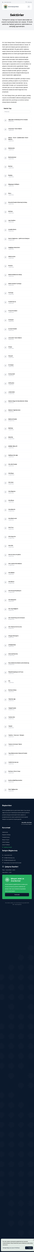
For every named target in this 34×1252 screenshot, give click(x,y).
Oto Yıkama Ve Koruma (15, 626)
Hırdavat (11, 319)
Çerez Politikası (6, 844)
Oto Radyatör (12, 599)
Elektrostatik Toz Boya (14, 283)
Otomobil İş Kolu (13, 654)
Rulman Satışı (12, 690)
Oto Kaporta (12, 536)
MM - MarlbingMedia (17, 904)
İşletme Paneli (8, 847)
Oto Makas (11, 572)
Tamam (30, 1248)
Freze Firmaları (12, 310)
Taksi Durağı (11, 699)
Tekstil (10, 726)
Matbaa (10, 428)
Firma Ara (29, 2)
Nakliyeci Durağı (13, 455)
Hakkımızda (5, 832)
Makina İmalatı (12, 419)
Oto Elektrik (11, 509)
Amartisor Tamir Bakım (15, 128)
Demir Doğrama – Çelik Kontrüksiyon (18, 238)
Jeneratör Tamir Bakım (15, 337)
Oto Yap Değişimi (13, 608)
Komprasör (11, 374)
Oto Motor (11, 581)
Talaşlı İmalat (12, 708)
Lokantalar (11, 392)
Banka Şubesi (12, 157)
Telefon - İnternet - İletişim (16, 735)
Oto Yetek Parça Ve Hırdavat (16, 617)
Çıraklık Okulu (12, 229)
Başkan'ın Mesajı (6, 834)
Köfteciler (11, 383)
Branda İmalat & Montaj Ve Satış (17, 202)
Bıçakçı (10, 175)
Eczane (10, 265)
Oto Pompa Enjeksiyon (14, 590)
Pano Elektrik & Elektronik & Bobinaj (18, 663)
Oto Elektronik (12, 518)
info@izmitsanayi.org (9, 857)
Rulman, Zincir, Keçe (14, 771)
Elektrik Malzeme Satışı (15, 274)
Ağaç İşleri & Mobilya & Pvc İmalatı (18, 119)
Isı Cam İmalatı (12, 328)
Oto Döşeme (11, 491)
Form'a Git (17, 894)
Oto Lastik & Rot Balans (15, 563)
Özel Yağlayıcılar (13, 789)
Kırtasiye (11, 365)
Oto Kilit (10, 545)
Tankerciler (11, 717)
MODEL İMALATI (12, 446)
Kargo (10, 347)
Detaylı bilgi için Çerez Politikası (11, 1248)
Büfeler (10, 211)
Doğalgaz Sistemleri (14, 247)
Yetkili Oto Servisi (13, 762)
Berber (10, 166)
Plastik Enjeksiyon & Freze (15, 672)
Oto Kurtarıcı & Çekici (14, 554)
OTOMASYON (12, 645)
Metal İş (10, 437)
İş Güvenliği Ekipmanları (15, 780)
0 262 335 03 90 (7, 2)
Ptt (9, 681)
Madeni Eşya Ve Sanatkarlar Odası (18, 401)
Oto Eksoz (11, 500)
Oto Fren (11, 527)
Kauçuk (10, 356)
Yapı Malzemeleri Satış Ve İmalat (17, 753)
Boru (9, 193)
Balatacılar (11, 148)
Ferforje (10, 292)
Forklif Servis (12, 301)
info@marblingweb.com (10, 860)
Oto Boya (11, 473)
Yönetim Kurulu (6, 837)
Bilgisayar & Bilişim (13, 184)
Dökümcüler (11, 256)
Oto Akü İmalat (12, 464)
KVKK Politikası (5, 842)
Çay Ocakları (11, 220)
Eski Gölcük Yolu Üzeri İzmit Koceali (12, 862)
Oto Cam (10, 482)
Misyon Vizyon (5, 839)
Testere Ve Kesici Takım (15, 744)
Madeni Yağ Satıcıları (14, 410)
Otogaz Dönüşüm (13, 635)
